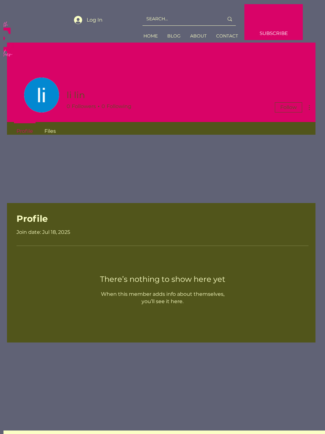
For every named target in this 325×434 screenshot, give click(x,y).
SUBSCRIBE (274, 33)
